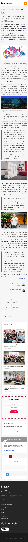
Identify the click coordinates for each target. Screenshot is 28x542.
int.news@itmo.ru (10, 450)
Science (3, 499)
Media (2, 510)
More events (20, 432)
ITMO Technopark (8, 316)
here (6, 276)
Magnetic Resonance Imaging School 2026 (13, 426)
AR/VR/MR (15, 310)
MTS (7, 307)
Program (8, 302)
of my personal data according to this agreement (14, 416)
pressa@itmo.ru (4, 518)
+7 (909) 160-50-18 (5, 516)
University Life (4, 507)
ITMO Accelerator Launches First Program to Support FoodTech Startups (13, 345)
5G (6, 299)
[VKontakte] (3, 12)
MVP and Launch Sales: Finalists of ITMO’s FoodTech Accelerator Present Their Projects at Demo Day (14, 388)
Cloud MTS (8, 310)
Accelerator (8, 304)
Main (11, 299)
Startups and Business (6, 504)
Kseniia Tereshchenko (15, 289)
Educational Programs (15, 307)
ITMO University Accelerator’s (19, 67)
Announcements (8, 423)
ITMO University (14, 461)
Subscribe (14, 411)
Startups (14, 302)
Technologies (16, 304)
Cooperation (17, 299)
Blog (2, 512)
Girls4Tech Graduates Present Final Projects (13, 366)
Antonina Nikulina (16, 284)
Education (3, 502)
